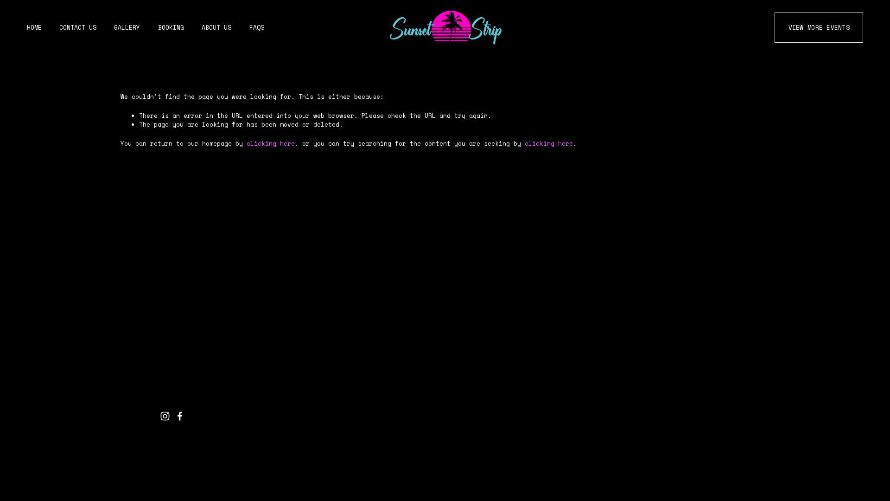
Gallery (127, 27)
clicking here (271, 143)
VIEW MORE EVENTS (819, 27)
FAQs (256, 27)
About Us (216, 27)
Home (34, 27)
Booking (171, 27)
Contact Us (77, 27)
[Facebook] (179, 416)
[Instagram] (165, 416)
